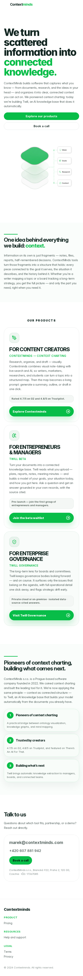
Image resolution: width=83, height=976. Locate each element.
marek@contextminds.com (36, 842)
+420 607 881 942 (25, 851)
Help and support (15, 937)
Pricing (8, 923)
